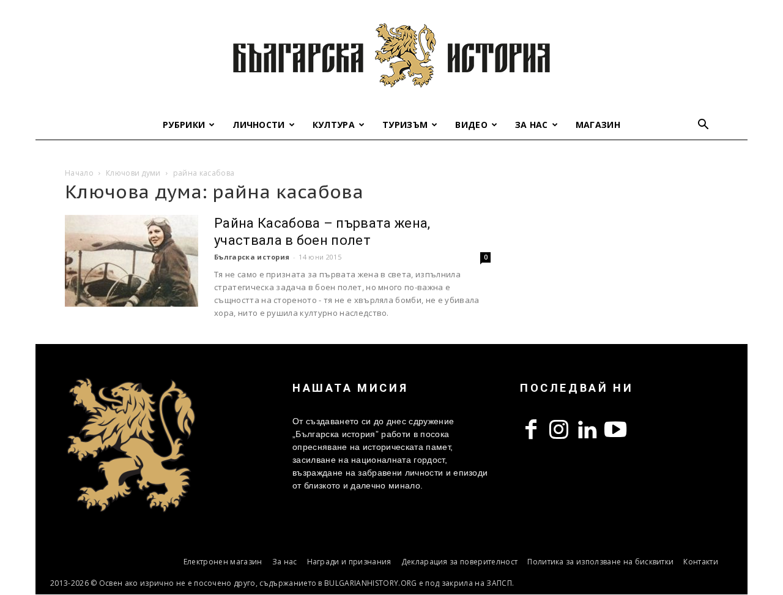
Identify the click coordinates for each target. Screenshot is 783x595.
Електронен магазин (223, 561)
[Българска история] (391, 55)
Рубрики (184, 124)
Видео (471, 124)
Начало (79, 173)
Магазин (598, 124)
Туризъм (405, 124)
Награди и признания (349, 561)
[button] (703, 126)
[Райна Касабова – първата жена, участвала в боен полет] (131, 261)
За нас (531, 124)
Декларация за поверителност (459, 561)
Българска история (251, 256)
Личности (258, 124)
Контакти (700, 561)
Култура (334, 124)
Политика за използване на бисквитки (600, 561)
